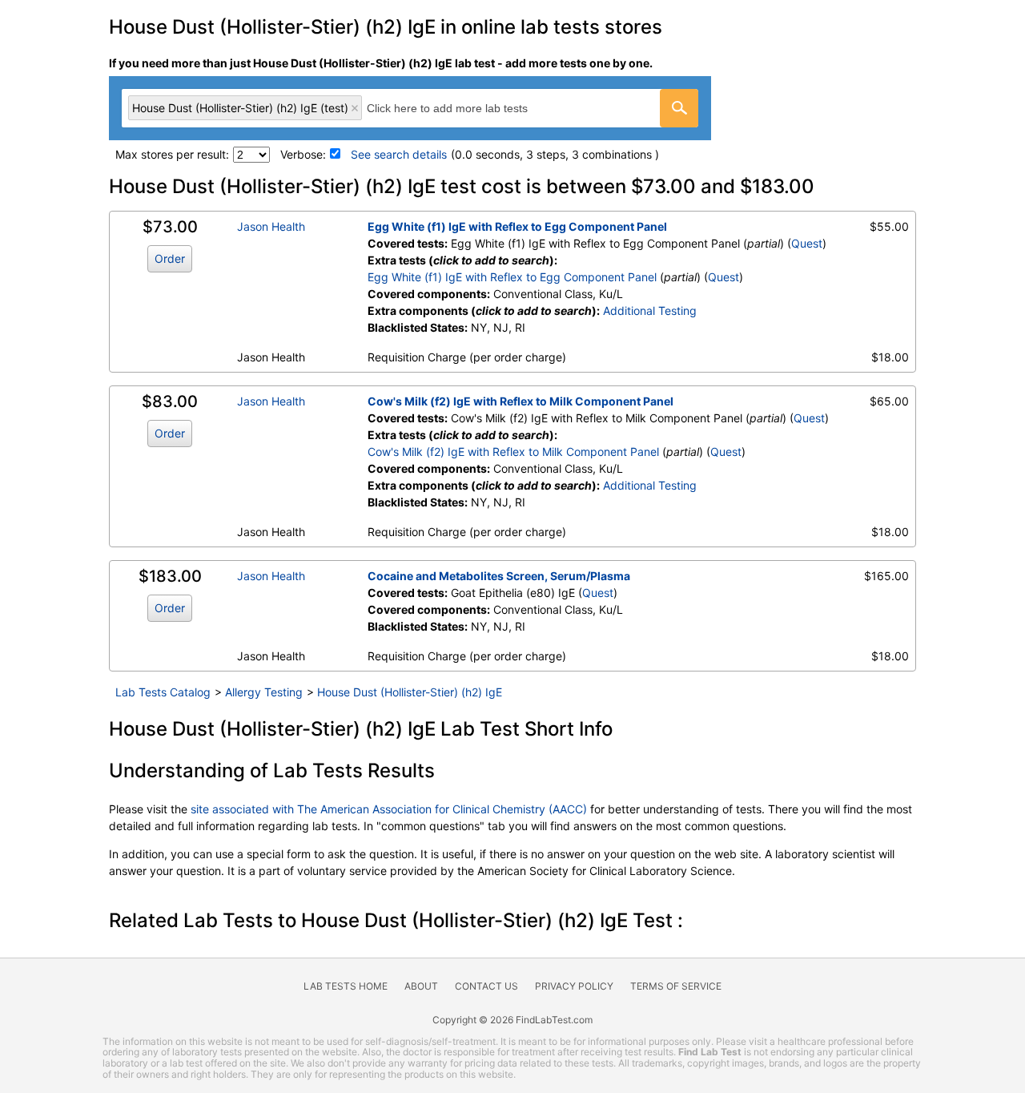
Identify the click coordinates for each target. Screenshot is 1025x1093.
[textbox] (465, 107)
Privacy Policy (574, 986)
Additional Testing (650, 310)
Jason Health (271, 226)
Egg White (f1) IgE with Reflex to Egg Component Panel (517, 226)
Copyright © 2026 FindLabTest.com (512, 1020)
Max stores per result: (172, 154)
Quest (806, 243)
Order (170, 258)
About (421, 986)
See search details (399, 154)
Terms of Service (676, 986)
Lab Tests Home (345, 986)
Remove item (355, 108)
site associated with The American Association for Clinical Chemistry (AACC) (389, 809)
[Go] (679, 108)
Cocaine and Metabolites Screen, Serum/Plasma (499, 576)
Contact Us (486, 986)
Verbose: (303, 154)
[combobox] (410, 108)
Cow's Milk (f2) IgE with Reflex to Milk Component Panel (520, 401)
